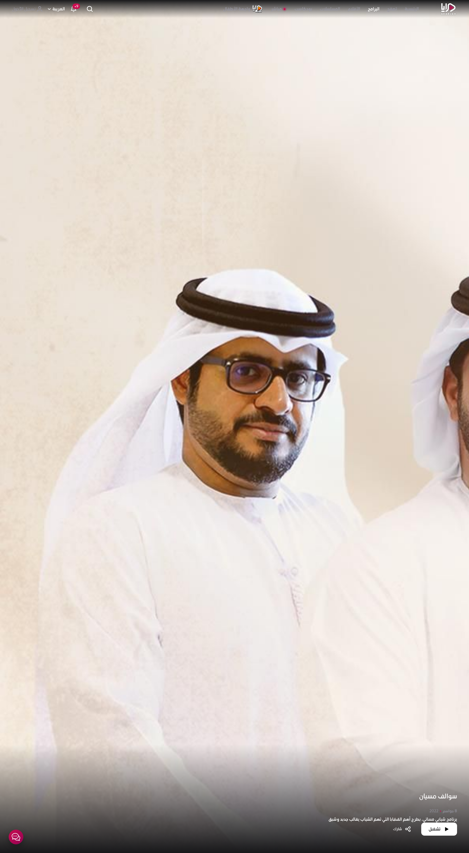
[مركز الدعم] (16, 837)
